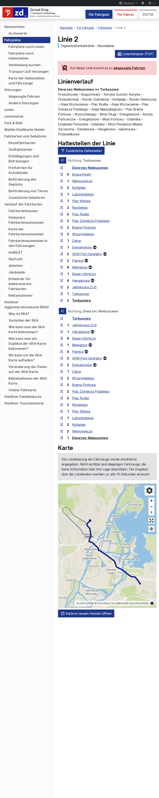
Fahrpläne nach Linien (26, 47)
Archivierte (17, 33)
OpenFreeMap (85, 603)
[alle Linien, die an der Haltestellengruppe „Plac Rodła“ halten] (61, 214)
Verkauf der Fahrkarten (23, 204)
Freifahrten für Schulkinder (20, 170)
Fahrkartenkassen (23, 211)
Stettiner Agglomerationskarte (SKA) (26, 304)
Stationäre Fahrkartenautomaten (26, 220)
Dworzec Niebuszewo (90, 168)
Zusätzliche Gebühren (26, 198)
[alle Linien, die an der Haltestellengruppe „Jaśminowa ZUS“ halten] (61, 287)
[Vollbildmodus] (151, 521)
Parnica (77, 261)
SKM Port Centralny (87, 254)
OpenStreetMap (139, 603)
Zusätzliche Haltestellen (83, 151)
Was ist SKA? (18, 314)
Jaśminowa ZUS (84, 287)
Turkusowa (80, 294)
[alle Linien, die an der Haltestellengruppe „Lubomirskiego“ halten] (61, 194)
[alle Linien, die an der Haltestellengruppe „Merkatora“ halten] (61, 267)
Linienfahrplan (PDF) (138, 54)
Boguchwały (81, 174)
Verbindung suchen (24, 65)
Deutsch (129, 3)
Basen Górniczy (84, 274)
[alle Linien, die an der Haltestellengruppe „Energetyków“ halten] (61, 247)
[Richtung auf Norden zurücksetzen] (151, 513)
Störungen (13, 90)
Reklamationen (20, 295)
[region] (107, 545)
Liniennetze (13, 116)
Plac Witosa (81, 201)
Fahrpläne (12, 40)
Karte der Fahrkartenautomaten (26, 231)
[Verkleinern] (151, 507)
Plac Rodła (80, 214)
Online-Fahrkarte (22, 390)
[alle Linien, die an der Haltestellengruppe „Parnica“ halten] (61, 261)
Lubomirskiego (83, 194)
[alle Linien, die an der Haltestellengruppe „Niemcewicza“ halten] (61, 181)
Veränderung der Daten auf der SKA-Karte (27, 369)
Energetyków (82, 247)
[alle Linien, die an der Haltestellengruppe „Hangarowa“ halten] (61, 280)
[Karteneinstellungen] (149, 491)
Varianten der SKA (23, 320)
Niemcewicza (82, 181)
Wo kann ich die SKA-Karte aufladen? (25, 357)
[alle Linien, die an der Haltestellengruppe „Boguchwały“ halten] (61, 174)
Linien (9, 110)
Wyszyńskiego (83, 234)
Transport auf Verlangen (28, 71)
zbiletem (15, 266)
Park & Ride (13, 123)
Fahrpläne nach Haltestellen (21, 55)
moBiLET (15, 252)
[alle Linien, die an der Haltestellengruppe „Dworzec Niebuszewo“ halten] (61, 168)
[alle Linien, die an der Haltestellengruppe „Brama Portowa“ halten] (61, 227)
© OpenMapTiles (105, 603)
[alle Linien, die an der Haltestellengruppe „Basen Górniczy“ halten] (61, 274)
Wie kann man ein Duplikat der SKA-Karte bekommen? (27, 343)
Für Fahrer (125, 14)
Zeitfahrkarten (20, 149)
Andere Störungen (23, 103)
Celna (76, 241)
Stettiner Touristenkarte (24, 403)
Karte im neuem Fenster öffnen (88, 613)
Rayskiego (80, 207)
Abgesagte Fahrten (24, 96)
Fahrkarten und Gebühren (25, 136)
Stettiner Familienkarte (22, 397)
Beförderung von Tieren (28, 191)
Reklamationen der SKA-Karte (28, 380)
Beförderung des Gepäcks (22, 181)
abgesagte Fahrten (129, 68)
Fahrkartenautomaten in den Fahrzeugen (27, 243)
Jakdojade (16, 272)
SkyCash (15, 259)
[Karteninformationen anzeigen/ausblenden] (151, 603)
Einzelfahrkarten (22, 143)
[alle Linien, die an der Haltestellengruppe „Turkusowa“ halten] (61, 294)
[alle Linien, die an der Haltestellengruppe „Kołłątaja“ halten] (61, 188)
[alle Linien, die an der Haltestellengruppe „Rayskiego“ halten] (61, 207)
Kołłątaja (79, 188)
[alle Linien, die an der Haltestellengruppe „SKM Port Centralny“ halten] (61, 254)
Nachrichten (14, 27)
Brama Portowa (84, 227)
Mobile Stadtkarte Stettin (24, 130)
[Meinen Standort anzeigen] (151, 529)
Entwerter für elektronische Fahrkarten (19, 284)
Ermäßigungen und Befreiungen (23, 158)
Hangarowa (81, 280)
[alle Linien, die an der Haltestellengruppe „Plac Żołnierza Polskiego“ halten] (61, 221)
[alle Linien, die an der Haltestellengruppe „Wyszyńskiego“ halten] (61, 234)
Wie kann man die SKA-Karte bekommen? (27, 329)
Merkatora (79, 267)
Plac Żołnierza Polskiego (91, 221)
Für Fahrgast (99, 14)
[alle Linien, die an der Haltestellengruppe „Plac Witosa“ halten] (61, 201)
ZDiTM (147, 14)
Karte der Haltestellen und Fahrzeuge (26, 80)
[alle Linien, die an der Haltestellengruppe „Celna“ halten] (61, 241)
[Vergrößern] (151, 501)
